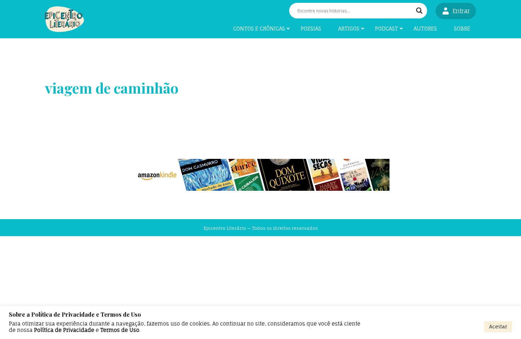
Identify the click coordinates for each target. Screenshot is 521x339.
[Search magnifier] (419, 11)
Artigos (348, 28)
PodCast (386, 28)
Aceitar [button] (498, 326)
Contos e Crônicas (259, 28)
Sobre (462, 28)
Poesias (311, 28)
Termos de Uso (119, 330)
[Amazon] (260, 175)
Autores (425, 28)
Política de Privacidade (64, 330)
